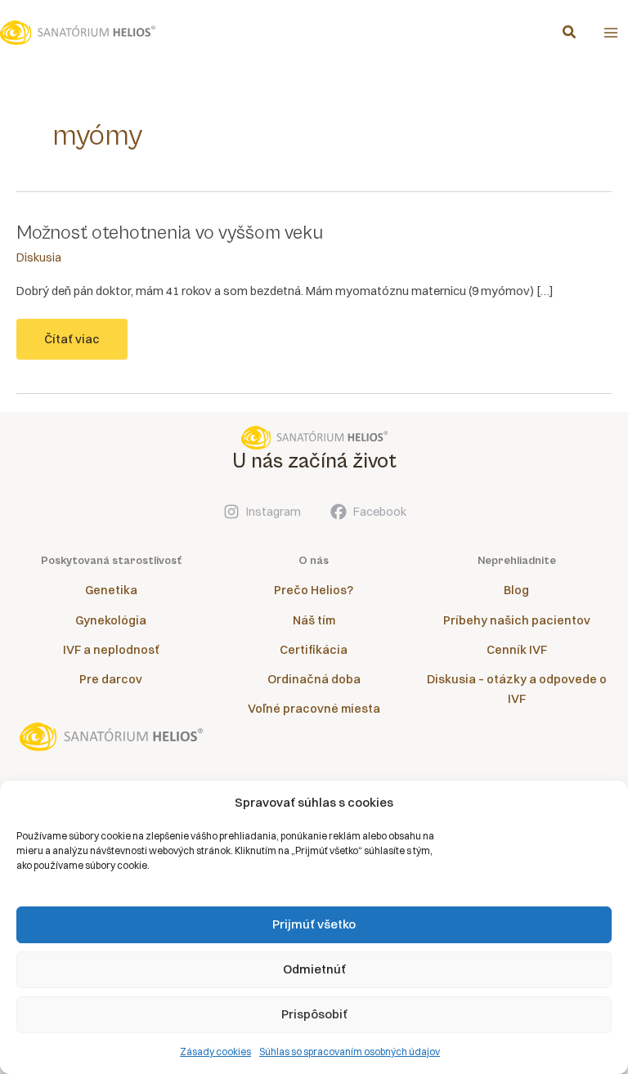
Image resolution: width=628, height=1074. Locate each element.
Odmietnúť (314, 969)
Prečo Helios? (313, 590)
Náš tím (314, 620)
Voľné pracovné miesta (314, 708)
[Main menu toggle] (611, 33)
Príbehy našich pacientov (516, 620)
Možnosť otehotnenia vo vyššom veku (169, 233)
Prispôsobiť (314, 1014)
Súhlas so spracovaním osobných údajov (349, 1051)
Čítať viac (79, 345)
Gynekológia (110, 620)
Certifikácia (314, 649)
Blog (516, 590)
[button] (570, 34)
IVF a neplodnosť (111, 649)
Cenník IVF (517, 649)
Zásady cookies (215, 1051)
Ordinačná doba (314, 679)
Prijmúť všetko (314, 924)
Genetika (111, 590)
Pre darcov (110, 679)
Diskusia (38, 257)
